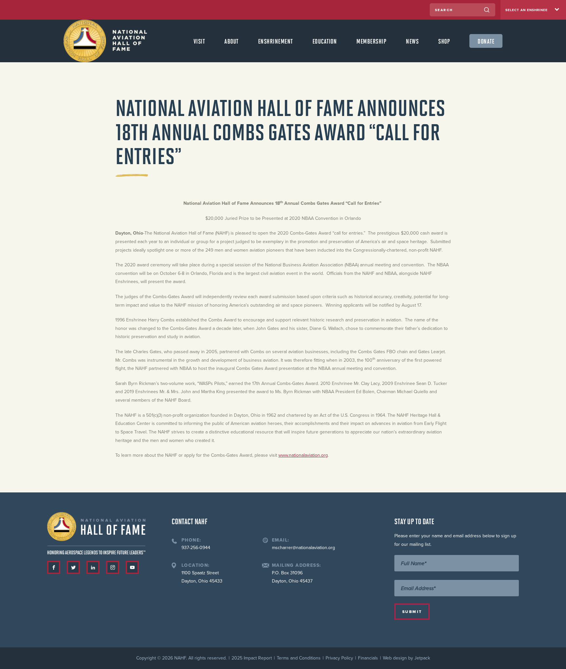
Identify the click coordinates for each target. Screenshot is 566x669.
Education (324, 41)
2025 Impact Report (252, 658)
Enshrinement (275, 41)
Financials (368, 658)
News (412, 41)
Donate (486, 41)
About (231, 41)
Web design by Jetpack (406, 658)
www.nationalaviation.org (303, 455)
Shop (444, 41)
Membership (371, 41)
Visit (199, 41)
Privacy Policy (339, 658)
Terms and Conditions (299, 658)
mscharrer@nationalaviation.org (303, 547)
